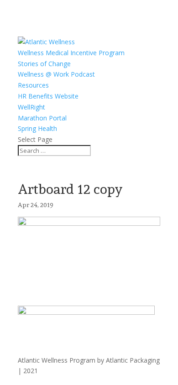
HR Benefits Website (48, 96)
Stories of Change (44, 63)
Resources (33, 85)
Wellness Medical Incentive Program (71, 52)
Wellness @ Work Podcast (56, 74)
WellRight (31, 107)
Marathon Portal (42, 118)
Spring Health (37, 128)
